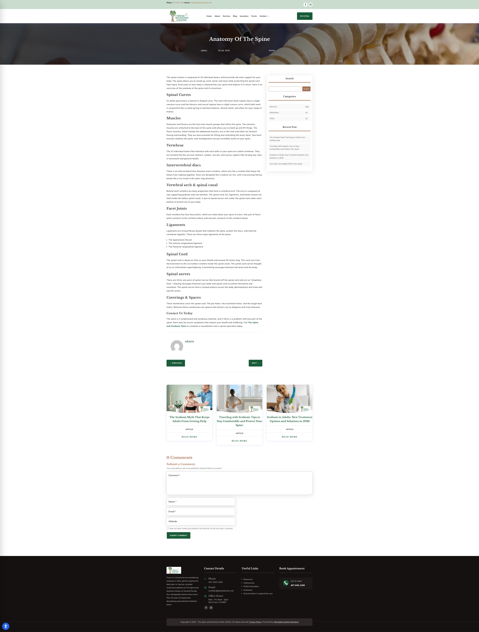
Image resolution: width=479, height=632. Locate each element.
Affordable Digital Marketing (286, 622)
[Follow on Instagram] (310, 5)
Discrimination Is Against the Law (258, 593)
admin (204, 50)
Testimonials (248, 583)
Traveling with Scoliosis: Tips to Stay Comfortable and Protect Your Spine (239, 421)
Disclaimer (248, 590)
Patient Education (251, 586)
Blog (235, 16)
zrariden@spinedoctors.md (200, 2)
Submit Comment (178, 535)
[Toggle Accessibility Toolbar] (6, 626)
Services (226, 16)
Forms (254, 16)
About (217, 16)
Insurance (244, 16)
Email (211, 587)
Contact (263, 16)
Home (209, 16)
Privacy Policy (255, 622)
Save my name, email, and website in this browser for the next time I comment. (201, 528)
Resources (247, 579)
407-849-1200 (178, 2)
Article (272, 50)
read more (189, 437)
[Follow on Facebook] (305, 5)
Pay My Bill (304, 16)
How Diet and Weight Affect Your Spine (286, 164)
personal (274, 112)
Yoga (272, 118)
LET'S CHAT (296, 581)
